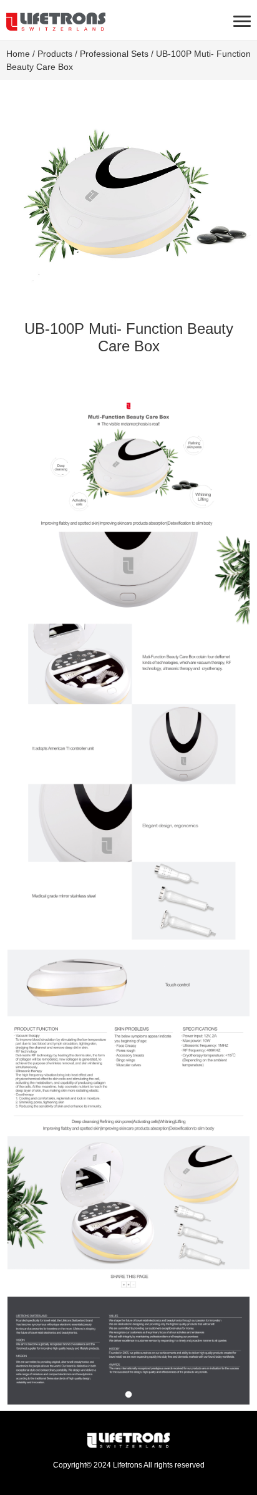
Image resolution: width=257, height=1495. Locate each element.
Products (54, 54)
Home (18, 54)
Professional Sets (114, 54)
